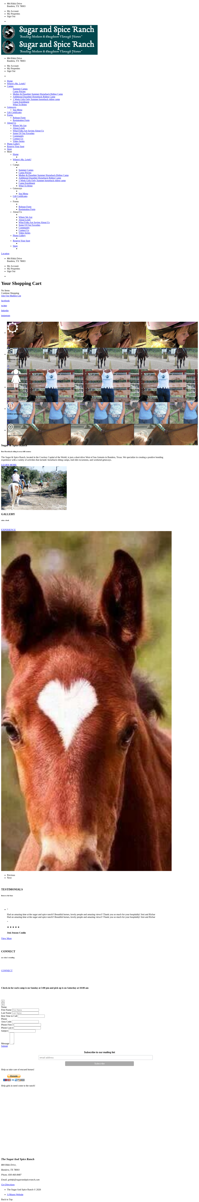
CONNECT (7, 970)
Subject (4, 1031)
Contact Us (18, 138)
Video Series (18, 141)
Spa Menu (17, 110)
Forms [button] (10, 115)
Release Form (19, 117)
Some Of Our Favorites (23, 133)
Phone (4, 1019)
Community (18, 136)
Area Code (6, 1021)
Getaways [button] (11, 107)
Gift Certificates (14, 112)
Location (5, 253)
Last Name (6, 1013)
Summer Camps (20, 89)
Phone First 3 (7, 1024)
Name (4, 1007)
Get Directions (8, 1184)
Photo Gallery (13, 144)
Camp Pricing (19, 91)
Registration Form (21, 120)
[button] (11, 295)
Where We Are (20, 125)
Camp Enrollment (21, 102)
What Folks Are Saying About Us (28, 130)
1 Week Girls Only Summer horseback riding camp (36, 99)
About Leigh (19, 128)
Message (5, 1043)
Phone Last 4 (7, 1028)
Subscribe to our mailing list (99, 1052)
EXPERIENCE (8, 529)
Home (10, 81)
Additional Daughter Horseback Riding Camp (34, 96)
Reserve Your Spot (15, 146)
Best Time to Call (9, 1016)
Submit (4, 1046)
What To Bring (20, 104)
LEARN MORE (9, 465)
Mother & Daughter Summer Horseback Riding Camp (38, 94)
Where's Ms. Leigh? (16, 83)
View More (6, 938)
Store (9, 149)
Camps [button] (10, 86)
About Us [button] (11, 123)
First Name (6, 1010)
